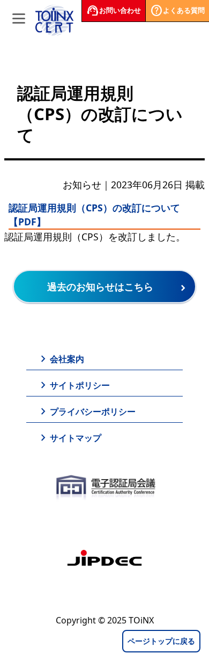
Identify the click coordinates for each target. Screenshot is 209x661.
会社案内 (60, 358)
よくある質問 (177, 10)
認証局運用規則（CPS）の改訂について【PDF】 (94, 214)
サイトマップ (69, 437)
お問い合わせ (113, 10)
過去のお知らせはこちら (100, 286)
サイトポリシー (73, 385)
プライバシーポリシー (86, 411)
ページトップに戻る (161, 641)
